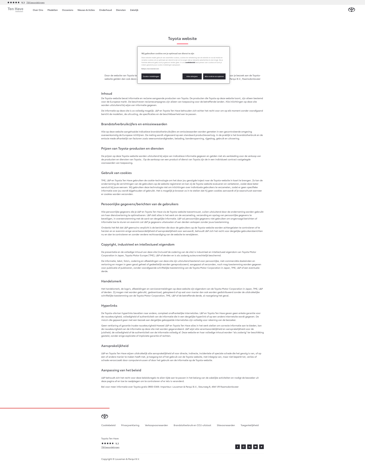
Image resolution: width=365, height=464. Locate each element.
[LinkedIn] (249, 446)
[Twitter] (261, 446)
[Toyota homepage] (351, 9)
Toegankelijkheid (250, 425)
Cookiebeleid (108, 425)
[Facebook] (237, 446)
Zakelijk (134, 9)
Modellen (52, 9)
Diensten (121, 9)
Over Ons (38, 9)
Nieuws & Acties (86, 9)
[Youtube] (255, 446)
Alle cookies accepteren (214, 76)
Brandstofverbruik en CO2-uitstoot (192, 425)
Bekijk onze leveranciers (150, 68)
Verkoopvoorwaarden (156, 425)
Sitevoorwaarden (226, 425)
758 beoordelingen (35, 2)
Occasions (67, 9)
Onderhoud (105, 9)
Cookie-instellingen (151, 76)
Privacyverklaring (130, 425)
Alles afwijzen (192, 76)
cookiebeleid (190, 62)
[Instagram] (243, 446)
